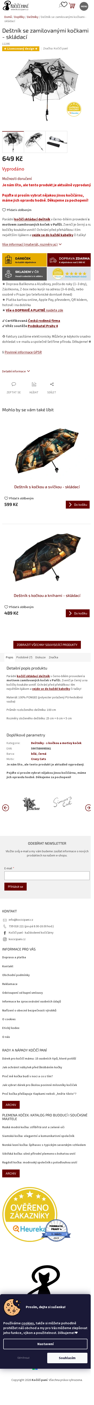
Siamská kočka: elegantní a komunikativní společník (38, 1136)
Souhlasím (67, 1358)
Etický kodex (10, 1028)
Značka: (55, 48)
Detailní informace (14, 371)
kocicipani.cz (17, 939)
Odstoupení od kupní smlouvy (22, 993)
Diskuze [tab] (40, 657)
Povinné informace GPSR (23, 352)
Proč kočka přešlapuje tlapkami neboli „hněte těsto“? (39, 1094)
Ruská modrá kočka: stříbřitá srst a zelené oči (33, 1127)
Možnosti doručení (17, 178)
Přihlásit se (15, 886)
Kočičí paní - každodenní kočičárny (31, 933)
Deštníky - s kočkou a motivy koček (56, 743)
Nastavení (45, 1344)
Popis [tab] (9, 657)
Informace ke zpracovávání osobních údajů (31, 1002)
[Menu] (84, 6)
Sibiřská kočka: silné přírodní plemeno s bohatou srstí (38, 1154)
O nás (6, 1037)
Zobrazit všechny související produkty (47, 645)
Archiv (11, 1105)
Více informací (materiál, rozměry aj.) (29, 244)
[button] (88, 807)
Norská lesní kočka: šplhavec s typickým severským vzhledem (44, 1145)
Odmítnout (23, 1358)
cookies (27, 1323)
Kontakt (7, 966)
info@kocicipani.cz (21, 920)
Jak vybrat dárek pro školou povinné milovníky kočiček (39, 1085)
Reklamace (9, 984)
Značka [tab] (53, 657)
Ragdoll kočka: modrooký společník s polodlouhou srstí (39, 1163)
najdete (34, 310)
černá (42, 754)
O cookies (9, 1019)
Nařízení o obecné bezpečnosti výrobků (29, 1011)
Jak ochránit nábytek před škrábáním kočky (32, 1067)
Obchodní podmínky (16, 975)
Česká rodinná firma (44, 320)
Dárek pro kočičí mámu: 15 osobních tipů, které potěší (39, 1059)
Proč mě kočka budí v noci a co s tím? (27, 1076)
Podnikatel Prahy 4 (43, 326)
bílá (34, 754)
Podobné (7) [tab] (24, 657)
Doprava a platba (14, 957)
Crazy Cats (38, 759)
